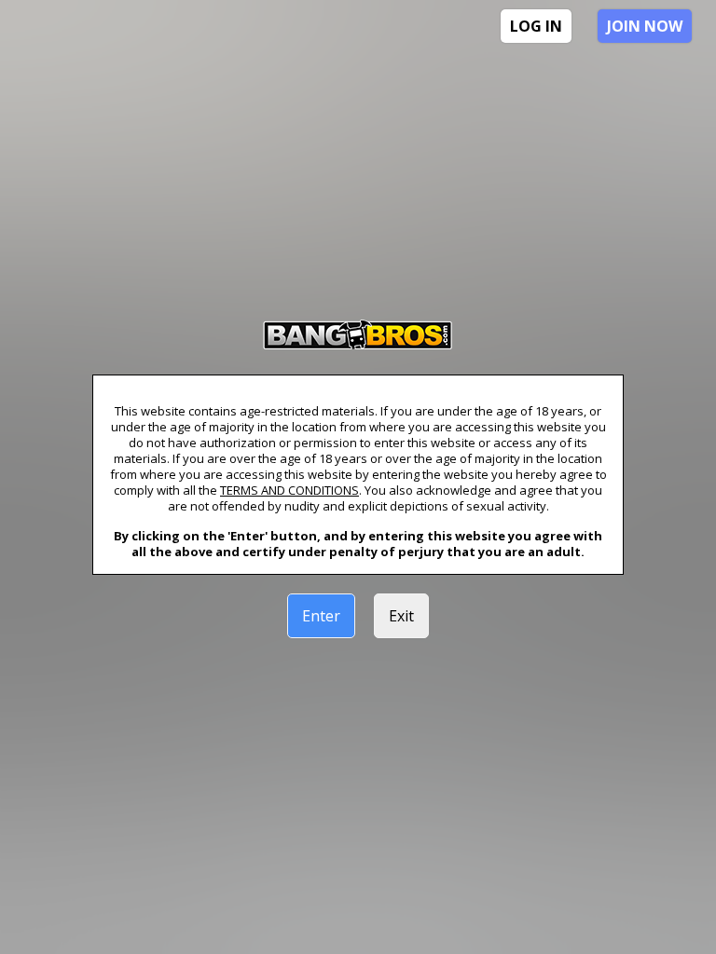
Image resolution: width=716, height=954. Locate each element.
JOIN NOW (644, 26)
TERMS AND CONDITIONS (289, 490)
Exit (401, 616)
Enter (321, 616)
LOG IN (536, 26)
